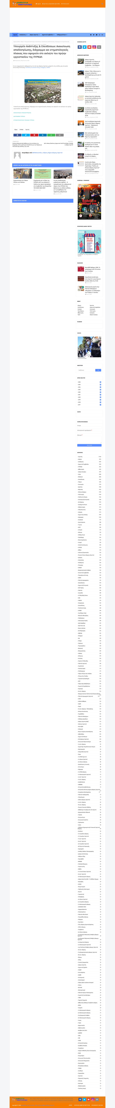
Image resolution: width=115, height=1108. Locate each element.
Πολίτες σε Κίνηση (89, 497)
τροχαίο (89, 1007)
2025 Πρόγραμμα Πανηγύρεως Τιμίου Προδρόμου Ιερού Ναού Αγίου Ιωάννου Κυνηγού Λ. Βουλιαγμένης (92, 86)
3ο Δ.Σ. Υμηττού (89, 874)
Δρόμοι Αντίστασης (89, 854)
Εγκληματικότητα (89, 504)
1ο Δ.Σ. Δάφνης (89, 744)
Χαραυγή (89, 688)
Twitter (48, 67)
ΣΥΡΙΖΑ (89, 547)
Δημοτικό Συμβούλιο (95, 307)
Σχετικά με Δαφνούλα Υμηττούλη (52, 3)
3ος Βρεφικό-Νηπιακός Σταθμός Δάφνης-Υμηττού (89, 939)
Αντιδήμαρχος (89, 630)
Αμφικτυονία (89, 1025)
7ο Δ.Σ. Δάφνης (89, 779)
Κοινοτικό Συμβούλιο (89, 572)
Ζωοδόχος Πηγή (89, 613)
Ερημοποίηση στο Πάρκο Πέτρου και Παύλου (20, 181)
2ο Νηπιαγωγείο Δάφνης (89, 1012)
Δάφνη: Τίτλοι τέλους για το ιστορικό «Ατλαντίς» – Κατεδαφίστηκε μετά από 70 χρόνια (93, 74)
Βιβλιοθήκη (89, 734)
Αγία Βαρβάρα (89, 623)
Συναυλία (89, 593)
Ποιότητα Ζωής (89, 608)
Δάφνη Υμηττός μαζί (89, 721)
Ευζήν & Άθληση (89, 701)
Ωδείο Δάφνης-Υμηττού (89, 799)
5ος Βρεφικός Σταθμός (89, 1015)
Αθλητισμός (80, 312)
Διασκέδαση (89, 605)
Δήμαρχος (89, 517)
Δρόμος (89, 557)
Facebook (28, 67)
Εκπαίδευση (81, 307)
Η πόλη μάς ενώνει (89, 595)
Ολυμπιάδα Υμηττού (89, 751)
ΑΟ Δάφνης (89, 502)
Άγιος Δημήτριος (89, 540)
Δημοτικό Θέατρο (89, 736)
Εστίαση (89, 658)
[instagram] (99, 35)
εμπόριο (89, 831)
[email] (102, 35)
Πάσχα (89, 640)
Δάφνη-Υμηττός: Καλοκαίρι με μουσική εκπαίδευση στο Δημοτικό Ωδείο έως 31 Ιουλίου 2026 (93, 99)
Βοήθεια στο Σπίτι (89, 1030)
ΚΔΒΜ (89, 975)
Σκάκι (89, 825)
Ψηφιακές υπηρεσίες (89, 1078)
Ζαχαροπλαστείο (89, 909)
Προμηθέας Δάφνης (89, 917)
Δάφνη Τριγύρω (94, 314)
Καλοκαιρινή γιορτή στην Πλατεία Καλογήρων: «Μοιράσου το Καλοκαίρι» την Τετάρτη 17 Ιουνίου (92, 289)
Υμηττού (89, 1075)
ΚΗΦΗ (89, 884)
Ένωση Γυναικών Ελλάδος (89, 807)
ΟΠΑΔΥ (89, 610)
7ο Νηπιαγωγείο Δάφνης (89, 904)
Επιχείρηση (89, 603)
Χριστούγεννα (89, 522)
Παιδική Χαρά (89, 668)
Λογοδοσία (89, 666)
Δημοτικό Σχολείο (89, 967)
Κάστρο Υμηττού (89, 724)
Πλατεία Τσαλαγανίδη (89, 794)
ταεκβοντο (89, 929)
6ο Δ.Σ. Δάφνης (89, 949)
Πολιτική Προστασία (89, 552)
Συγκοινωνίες (89, 866)
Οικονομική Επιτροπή (89, 499)
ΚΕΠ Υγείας (89, 587)
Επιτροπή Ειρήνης (89, 1043)
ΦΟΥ (89, 527)
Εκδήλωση (89, 461)
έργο (89, 754)
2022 (89, 392)
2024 (89, 387)
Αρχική (39, 3)
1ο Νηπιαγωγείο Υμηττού (89, 774)
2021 (89, 394)
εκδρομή (89, 729)
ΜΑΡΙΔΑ (89, 633)
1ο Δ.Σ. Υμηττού (89, 838)
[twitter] (94, 35)
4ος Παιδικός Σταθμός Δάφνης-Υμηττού (89, 947)
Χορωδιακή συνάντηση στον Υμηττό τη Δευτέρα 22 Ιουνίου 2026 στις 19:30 (92, 279)
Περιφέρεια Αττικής (89, 575)
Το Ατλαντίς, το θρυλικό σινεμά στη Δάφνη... (91, 155)
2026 (89, 382)
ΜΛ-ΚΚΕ (89, 987)
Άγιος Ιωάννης (89, 628)
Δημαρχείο (89, 848)
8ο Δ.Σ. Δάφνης (89, 954)
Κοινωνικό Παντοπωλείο (89, 1058)
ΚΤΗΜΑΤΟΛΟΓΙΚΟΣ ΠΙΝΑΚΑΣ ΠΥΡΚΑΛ (23, 120)
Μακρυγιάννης (89, 651)
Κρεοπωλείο (89, 1063)
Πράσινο (89, 643)
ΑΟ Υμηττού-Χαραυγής (89, 846)
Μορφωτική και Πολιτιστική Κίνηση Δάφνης (89, 693)
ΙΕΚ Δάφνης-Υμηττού (89, 739)
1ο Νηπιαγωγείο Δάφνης (89, 1010)
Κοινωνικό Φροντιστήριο (89, 741)
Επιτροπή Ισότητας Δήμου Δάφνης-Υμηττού (89, 789)
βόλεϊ (89, 1005)
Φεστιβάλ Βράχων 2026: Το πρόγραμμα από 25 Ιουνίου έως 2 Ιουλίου (93, 269)
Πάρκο (22, 41)
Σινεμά (89, 542)
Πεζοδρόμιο (89, 618)
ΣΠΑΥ (89, 698)
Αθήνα (89, 550)
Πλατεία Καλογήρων (89, 716)
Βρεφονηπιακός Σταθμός (89, 570)
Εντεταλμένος (89, 972)
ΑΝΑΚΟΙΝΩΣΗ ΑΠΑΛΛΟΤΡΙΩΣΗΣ (22, 112)
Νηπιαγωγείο (89, 749)
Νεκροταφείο (89, 886)
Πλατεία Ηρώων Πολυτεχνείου (89, 992)
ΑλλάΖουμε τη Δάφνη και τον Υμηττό (89, 809)
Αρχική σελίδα (16, 41)
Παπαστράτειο (89, 912)
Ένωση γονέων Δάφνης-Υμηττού (89, 555)
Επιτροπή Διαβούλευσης (89, 787)
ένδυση (89, 1081)
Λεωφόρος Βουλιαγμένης (89, 792)
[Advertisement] (57, 20)
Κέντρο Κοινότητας (89, 711)
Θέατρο (89, 532)
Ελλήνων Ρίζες (89, 856)
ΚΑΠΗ (89, 577)
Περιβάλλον (89, 714)
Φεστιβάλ (89, 726)
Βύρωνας (89, 489)
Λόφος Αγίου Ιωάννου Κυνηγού (89, 982)
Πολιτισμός (92, 311)
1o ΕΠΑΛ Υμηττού (89, 756)
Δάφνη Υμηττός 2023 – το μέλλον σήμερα (89, 879)
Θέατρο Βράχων (89, 492)
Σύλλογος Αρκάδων (89, 719)
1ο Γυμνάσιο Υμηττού (89, 836)
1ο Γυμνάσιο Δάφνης (89, 833)
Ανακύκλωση (89, 582)
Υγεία (79, 314)
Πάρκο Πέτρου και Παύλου (89, 673)
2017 (89, 404)
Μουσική (89, 648)
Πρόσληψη (89, 537)
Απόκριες (89, 656)
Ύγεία (89, 1023)
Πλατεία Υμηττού (89, 663)
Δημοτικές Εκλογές (89, 514)
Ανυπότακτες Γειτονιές (89, 764)
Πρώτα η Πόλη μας (89, 661)
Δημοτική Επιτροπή (89, 585)
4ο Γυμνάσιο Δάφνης (89, 901)
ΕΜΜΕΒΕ (89, 784)
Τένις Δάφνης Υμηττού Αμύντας (89, 924)
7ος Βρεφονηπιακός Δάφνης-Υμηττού (89, 952)
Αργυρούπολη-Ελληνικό (89, 812)
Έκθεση (89, 653)
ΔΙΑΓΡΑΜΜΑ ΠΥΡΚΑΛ (19, 116)
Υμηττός (27, 129)
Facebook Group (35, 67)
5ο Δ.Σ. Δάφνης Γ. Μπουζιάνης (89, 709)
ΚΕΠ (89, 681)
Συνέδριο (89, 1070)
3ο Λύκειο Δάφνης (89, 761)
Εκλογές (80, 309)
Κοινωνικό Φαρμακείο (89, 1060)
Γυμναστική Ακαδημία (89, 678)
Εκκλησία (92, 312)
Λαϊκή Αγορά (89, 980)
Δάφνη (79, 305)
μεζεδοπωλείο (89, 1086)
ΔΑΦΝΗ (89, 1033)
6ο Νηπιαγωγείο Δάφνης (89, 1017)
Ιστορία (89, 529)
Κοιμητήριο (89, 1055)
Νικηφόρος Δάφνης (89, 1065)
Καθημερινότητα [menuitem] (61, 34)
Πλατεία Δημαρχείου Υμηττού (89, 696)
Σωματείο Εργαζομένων (89, 686)
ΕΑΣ (89, 1038)
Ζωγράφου (89, 1048)
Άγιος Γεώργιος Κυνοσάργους (89, 731)
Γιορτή (89, 524)
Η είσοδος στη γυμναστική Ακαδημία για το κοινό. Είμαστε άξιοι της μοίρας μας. (92, 145)
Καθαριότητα (89, 535)
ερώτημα (89, 1083)
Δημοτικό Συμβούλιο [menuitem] (47, 34)
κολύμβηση (89, 896)
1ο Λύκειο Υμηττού (89, 759)
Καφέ (89, 706)
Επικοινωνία (66, 3)
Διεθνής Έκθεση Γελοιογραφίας (89, 851)
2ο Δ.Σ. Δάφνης (89, 691)
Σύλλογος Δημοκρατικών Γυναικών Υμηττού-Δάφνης (89, 828)
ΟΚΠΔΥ (89, 567)
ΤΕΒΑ (89, 997)
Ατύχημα (89, 635)
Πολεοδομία (89, 797)
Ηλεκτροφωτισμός (89, 620)
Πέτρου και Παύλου (89, 676)
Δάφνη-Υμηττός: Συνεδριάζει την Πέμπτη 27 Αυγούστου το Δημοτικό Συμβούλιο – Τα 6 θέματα (92, 62)
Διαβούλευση (89, 782)
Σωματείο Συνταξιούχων (89, 995)
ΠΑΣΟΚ (89, 600)
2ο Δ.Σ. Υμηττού (89, 841)
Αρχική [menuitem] (15, 34)
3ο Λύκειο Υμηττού (89, 899)
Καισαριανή (89, 977)
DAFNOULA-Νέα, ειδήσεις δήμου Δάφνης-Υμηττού (47, 153)
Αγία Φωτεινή (89, 625)
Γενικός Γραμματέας (89, 962)
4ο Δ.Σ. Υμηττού (89, 777)
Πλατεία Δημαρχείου (89, 580)
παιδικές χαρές (89, 1088)
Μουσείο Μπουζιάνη (89, 615)
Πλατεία (89, 590)
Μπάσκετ (89, 476)
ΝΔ (89, 638)
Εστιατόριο (89, 767)
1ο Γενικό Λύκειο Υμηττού (89, 871)
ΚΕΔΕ (89, 1053)
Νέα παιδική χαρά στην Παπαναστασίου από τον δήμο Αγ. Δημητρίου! (92, 135)
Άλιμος (89, 957)
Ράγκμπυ (89, 919)
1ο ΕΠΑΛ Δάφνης (89, 772)
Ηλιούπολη (89, 560)
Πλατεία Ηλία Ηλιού (89, 914)
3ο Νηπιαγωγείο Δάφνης (89, 876)
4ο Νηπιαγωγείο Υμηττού (89, 944)
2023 (89, 389)
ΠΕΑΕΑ (89, 1068)
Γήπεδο (89, 814)
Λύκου (89, 985)
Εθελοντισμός (89, 507)
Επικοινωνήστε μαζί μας (97, 1105)
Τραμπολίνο (89, 1073)
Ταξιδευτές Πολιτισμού (89, 889)
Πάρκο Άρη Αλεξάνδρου (89, 683)
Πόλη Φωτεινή (89, 509)
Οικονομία (92, 309)
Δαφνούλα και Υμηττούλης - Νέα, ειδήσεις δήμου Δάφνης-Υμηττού (37, 1105)
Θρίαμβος (89, 881)
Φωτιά (89, 891)
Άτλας (89, 959)
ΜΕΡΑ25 (89, 861)
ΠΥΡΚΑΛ (21, 129)
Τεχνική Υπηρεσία (89, 1000)
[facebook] (91, 35)
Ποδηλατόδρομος (89, 864)
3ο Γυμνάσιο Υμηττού (89, 843)
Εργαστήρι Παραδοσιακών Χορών (89, 746)
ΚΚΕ (89, 598)
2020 (89, 397)
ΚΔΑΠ (89, 703)
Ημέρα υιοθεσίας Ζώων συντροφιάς (89, 1050)
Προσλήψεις (81, 311)
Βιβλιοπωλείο (89, 1028)
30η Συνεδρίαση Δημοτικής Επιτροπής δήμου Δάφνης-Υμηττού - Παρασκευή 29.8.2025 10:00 (92, 124)
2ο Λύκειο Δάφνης (89, 932)
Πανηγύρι (89, 565)
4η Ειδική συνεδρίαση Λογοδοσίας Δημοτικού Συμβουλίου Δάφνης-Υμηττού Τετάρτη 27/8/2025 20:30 (93, 111)
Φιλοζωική (89, 562)
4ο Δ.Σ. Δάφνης (89, 802)
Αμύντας (89, 487)
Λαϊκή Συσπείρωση (89, 545)
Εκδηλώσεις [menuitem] (23, 34)
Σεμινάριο (89, 922)
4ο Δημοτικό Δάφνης (89, 942)
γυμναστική (89, 894)
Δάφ (89, 1035)
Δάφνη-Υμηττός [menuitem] (34, 34)
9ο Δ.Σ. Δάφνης (89, 804)
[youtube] (97, 35)
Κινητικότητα (89, 817)
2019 (89, 399)
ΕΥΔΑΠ (89, 970)
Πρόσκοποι (89, 822)
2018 (89, 402)
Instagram (43, 67)
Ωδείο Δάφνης (89, 927)
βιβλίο (89, 869)
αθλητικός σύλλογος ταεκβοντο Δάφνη (89, 1002)
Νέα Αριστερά (89, 990)
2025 (89, 384)
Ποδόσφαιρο (89, 671)
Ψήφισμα (89, 769)
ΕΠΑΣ (89, 1040)
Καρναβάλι (89, 859)
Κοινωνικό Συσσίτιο (89, 819)
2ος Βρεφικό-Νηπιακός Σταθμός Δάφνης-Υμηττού (89, 935)
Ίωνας (89, 1020)
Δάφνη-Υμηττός (89, 965)
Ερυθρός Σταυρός (89, 1045)
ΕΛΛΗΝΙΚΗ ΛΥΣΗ (89, 907)
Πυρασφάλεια (89, 645)
